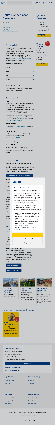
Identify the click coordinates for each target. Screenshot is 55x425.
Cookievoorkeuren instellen (26, 239)
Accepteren (26, 235)
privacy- (30, 227)
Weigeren (26, 243)
